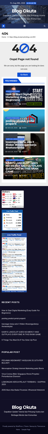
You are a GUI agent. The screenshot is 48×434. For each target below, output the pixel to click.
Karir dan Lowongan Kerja (15, 139)
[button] (44, 26)
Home (4, 37)
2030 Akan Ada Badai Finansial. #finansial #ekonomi (23, 390)
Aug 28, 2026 (12, 104)
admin (24, 104)
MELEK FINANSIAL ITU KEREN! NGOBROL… (13, 272)
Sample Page (26, 429)
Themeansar (41, 426)
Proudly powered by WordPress (13, 426)
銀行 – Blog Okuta (17, 266)
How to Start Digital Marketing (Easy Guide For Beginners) (23, 97)
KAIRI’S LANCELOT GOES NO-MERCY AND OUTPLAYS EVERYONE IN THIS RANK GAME (24, 167)
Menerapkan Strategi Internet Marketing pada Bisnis (23, 368)
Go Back (24, 75)
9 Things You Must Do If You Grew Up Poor (19, 340)
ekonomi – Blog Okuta (19, 277)
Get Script (7, 291)
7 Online (8, 228)
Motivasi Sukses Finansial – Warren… (13, 288)
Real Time (13, 291)
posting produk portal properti (20, 122)
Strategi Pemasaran (12, 91)
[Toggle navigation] (24, 26)
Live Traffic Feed (14, 235)
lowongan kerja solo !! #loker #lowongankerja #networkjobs (21, 144)
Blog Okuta (24, 11)
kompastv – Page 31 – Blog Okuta (12, 240)
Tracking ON (15, 228)
